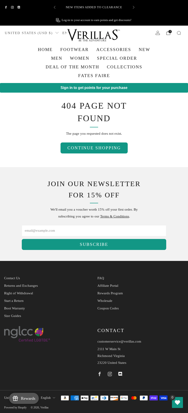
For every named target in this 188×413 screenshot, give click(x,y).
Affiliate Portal (107, 285)
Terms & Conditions (114, 216)
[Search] (179, 33)
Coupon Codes (108, 308)
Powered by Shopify (15, 407)
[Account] (157, 33)
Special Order (117, 58)
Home (45, 49)
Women (79, 58)
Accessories (113, 49)
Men (56, 58)
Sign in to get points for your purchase (94, 88)
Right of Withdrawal (18, 293)
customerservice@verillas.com (119, 341)
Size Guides (12, 316)
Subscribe (94, 244)
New (144, 49)
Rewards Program (110, 293)
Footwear (74, 49)
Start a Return (14, 301)
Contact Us (12, 278)
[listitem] (94, 7)
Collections (124, 66)
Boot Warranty (14, 308)
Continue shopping (94, 147)
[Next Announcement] (134, 7)
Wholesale (104, 301)
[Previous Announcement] (55, 7)
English (46, 398)
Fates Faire (94, 75)
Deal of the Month (72, 66)
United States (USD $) (29, 33)
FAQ (100, 278)
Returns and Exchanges (21, 285)
